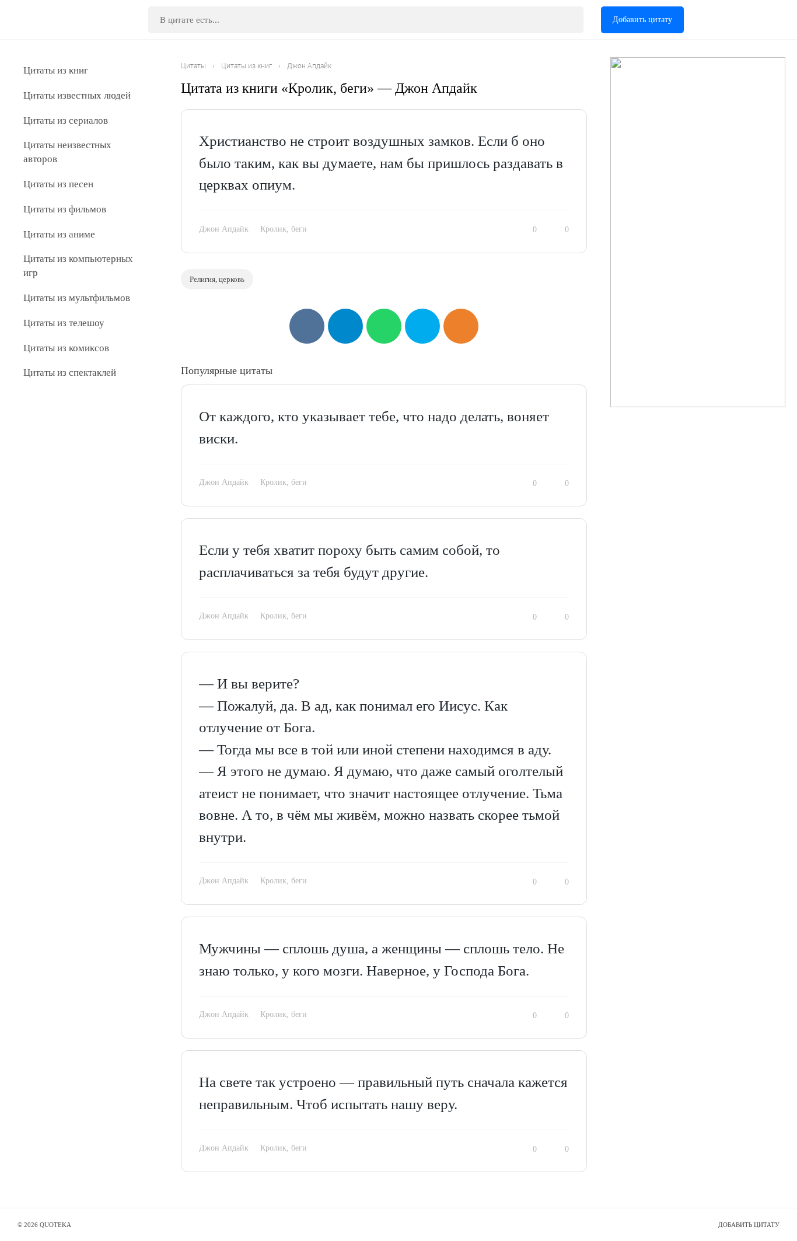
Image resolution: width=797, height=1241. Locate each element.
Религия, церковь (217, 279)
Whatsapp (383, 326)
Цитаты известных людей (77, 95)
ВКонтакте (306, 326)
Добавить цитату (642, 19)
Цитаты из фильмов (64, 209)
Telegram (345, 326)
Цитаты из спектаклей (69, 372)
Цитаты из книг (55, 70)
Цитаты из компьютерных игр (78, 265)
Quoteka (57, 19)
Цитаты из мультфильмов (76, 297)
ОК (460, 326)
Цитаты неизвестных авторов (67, 152)
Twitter (422, 326)
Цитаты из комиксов (66, 348)
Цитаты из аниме (59, 234)
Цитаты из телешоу (63, 322)
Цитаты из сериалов (65, 120)
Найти (565, 19)
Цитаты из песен (58, 184)
